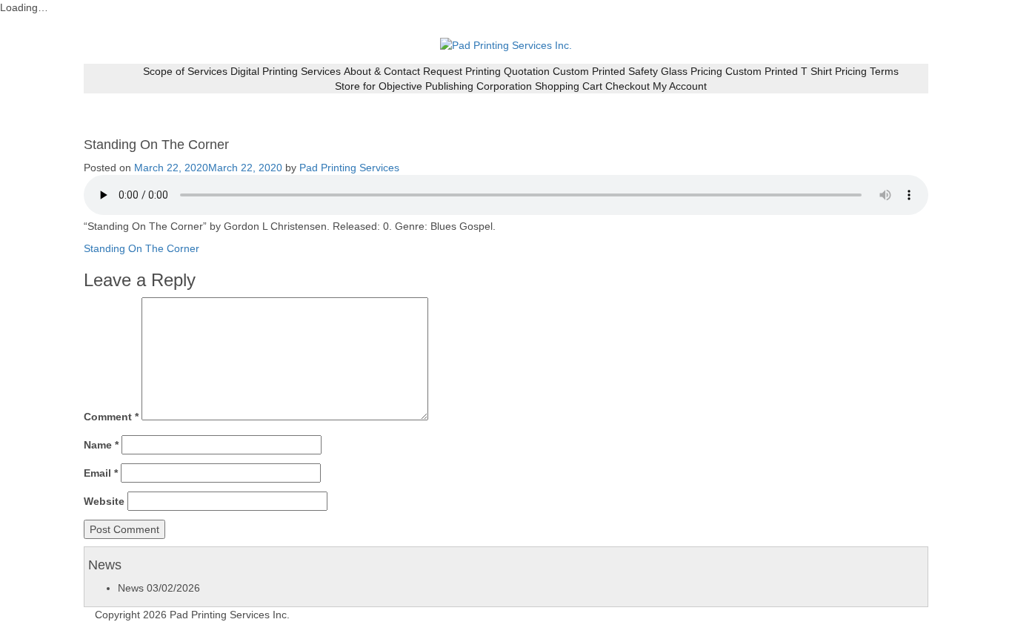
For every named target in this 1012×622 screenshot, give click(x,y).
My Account (680, 86)
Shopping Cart (568, 86)
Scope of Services (185, 71)
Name (101, 445)
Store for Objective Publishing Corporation (433, 86)
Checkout (627, 86)
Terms (884, 71)
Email (101, 473)
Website (104, 501)
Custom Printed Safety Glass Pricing (637, 71)
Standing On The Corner (141, 248)
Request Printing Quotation (486, 71)
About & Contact (382, 71)
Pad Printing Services (349, 167)
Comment (111, 417)
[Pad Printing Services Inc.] (506, 44)
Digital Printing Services (285, 71)
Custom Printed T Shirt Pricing (796, 71)
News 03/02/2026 (159, 588)
